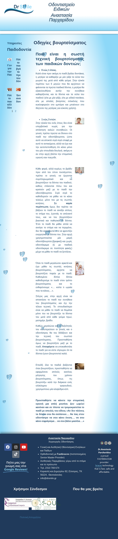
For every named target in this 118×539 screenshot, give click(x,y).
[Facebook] (8, 447)
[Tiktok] (15, 454)
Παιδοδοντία (19, 49)
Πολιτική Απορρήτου (30, 517)
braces (98, 465)
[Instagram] (15, 447)
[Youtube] (23, 447)
